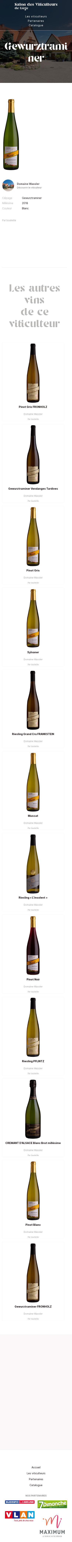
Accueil (36, 1467)
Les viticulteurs (36, 16)
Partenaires (36, 20)
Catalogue (36, 25)
